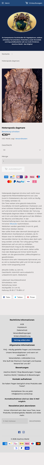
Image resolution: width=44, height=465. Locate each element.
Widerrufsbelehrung (22, 336)
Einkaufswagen (35, 3)
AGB (22, 324)
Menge (5, 156)
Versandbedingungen (22, 333)
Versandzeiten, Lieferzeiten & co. (22, 358)
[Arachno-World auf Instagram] (23, 433)
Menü (7, 3)
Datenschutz (22, 330)
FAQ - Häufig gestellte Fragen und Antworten (22, 350)
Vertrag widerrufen (22, 340)
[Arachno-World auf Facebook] (19, 433)
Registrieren (35, 421)
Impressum (22, 327)
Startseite (6, 54)
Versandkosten (21, 139)
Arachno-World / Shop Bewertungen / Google (22, 372)
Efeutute (13, 224)
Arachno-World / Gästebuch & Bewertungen (22, 375)
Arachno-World (23, 439)
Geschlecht (7, 145)
